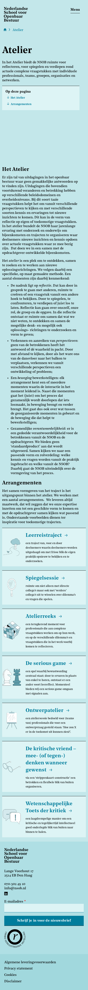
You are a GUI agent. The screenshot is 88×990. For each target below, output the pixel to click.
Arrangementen (21, 104)
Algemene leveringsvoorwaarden (30, 962)
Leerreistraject (44, 535)
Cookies (10, 975)
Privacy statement (18, 968)
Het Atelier (18, 97)
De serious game (46, 663)
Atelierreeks (41, 616)
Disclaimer (13, 981)
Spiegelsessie (42, 578)
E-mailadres (13, 901)
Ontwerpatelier (44, 710)
